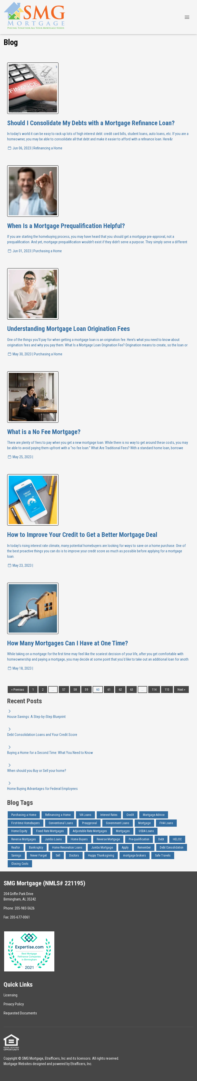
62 (120, 689)
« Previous (17, 689)
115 (167, 689)
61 (109, 689)
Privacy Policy (14, 1004)
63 (131, 689)
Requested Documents (20, 1013)
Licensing (10, 995)
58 (75, 689)
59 (86, 689)
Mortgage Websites (18, 1064)
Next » (181, 689)
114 (154, 689)
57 (63, 689)
